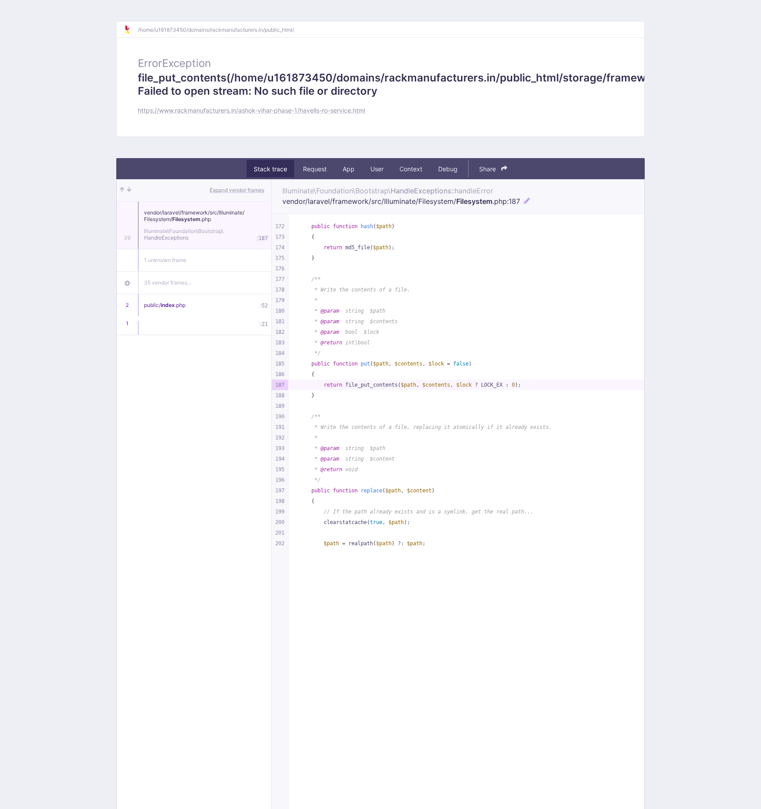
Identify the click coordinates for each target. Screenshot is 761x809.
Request (315, 169)
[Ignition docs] (131, 29)
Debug (448, 169)
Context (410, 169)
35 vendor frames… (168, 282)
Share (488, 169)
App (349, 169)
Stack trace (270, 169)
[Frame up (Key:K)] (122, 190)
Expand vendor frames (237, 190)
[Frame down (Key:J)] (129, 190)
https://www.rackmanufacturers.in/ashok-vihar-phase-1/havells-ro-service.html (251, 110)
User (377, 169)
